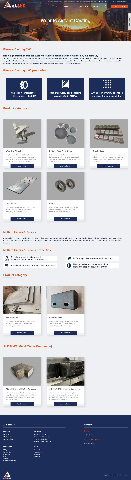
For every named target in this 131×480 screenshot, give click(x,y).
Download (37, 454)
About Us (51, 6)
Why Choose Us (7, 437)
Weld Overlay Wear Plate (41, 435)
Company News (38, 452)
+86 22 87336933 (103, 1)
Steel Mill (5, 458)
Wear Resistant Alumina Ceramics (43, 437)
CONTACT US (118, 6)
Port (4, 456)
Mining (5, 450)
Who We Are (6, 435)
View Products (21, 166)
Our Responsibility (8, 439)
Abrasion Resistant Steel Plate (42, 441)
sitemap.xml (37, 456)
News (95, 6)
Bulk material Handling (9, 460)
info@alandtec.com (121, 1)
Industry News (38, 450)
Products (67, 6)
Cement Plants (7, 452)
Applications (81, 6)
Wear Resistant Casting (40, 439)
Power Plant (6, 454)
